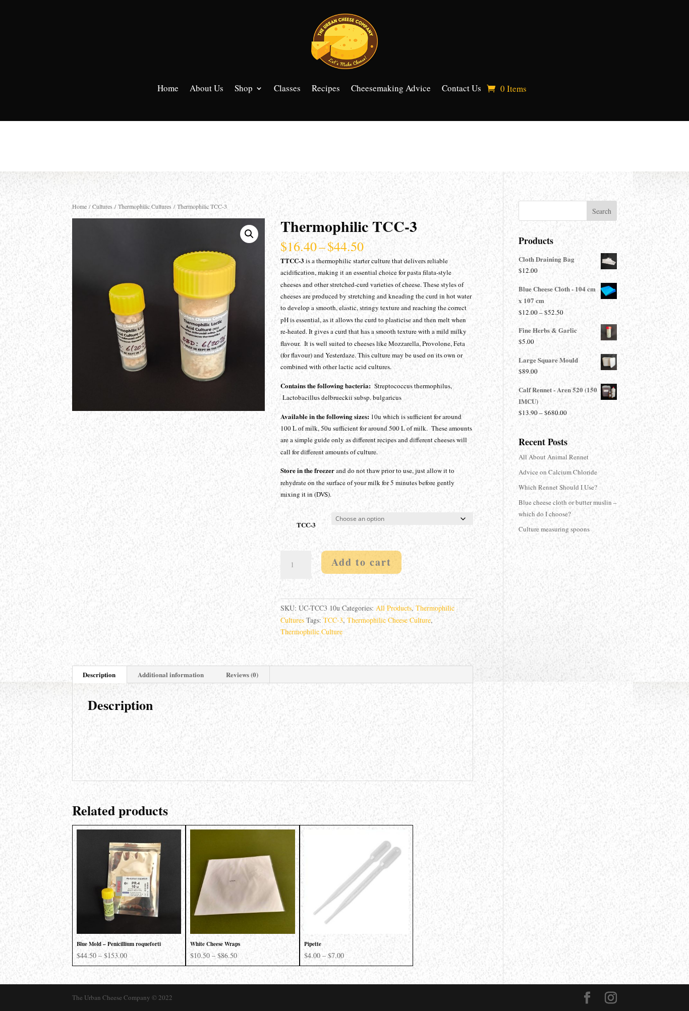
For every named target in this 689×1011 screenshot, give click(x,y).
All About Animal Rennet (554, 456)
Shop (244, 88)
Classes (287, 88)
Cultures (102, 206)
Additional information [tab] (171, 674)
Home (168, 88)
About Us (206, 88)
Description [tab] (99, 674)
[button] (249, 234)
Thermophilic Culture (311, 631)
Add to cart (361, 562)
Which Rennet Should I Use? (558, 487)
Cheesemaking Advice (391, 88)
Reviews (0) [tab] (242, 674)
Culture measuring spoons (554, 528)
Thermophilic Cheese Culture (389, 620)
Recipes (326, 88)
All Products (394, 608)
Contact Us (461, 88)
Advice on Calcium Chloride (558, 472)
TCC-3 (306, 524)
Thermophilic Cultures (144, 206)
